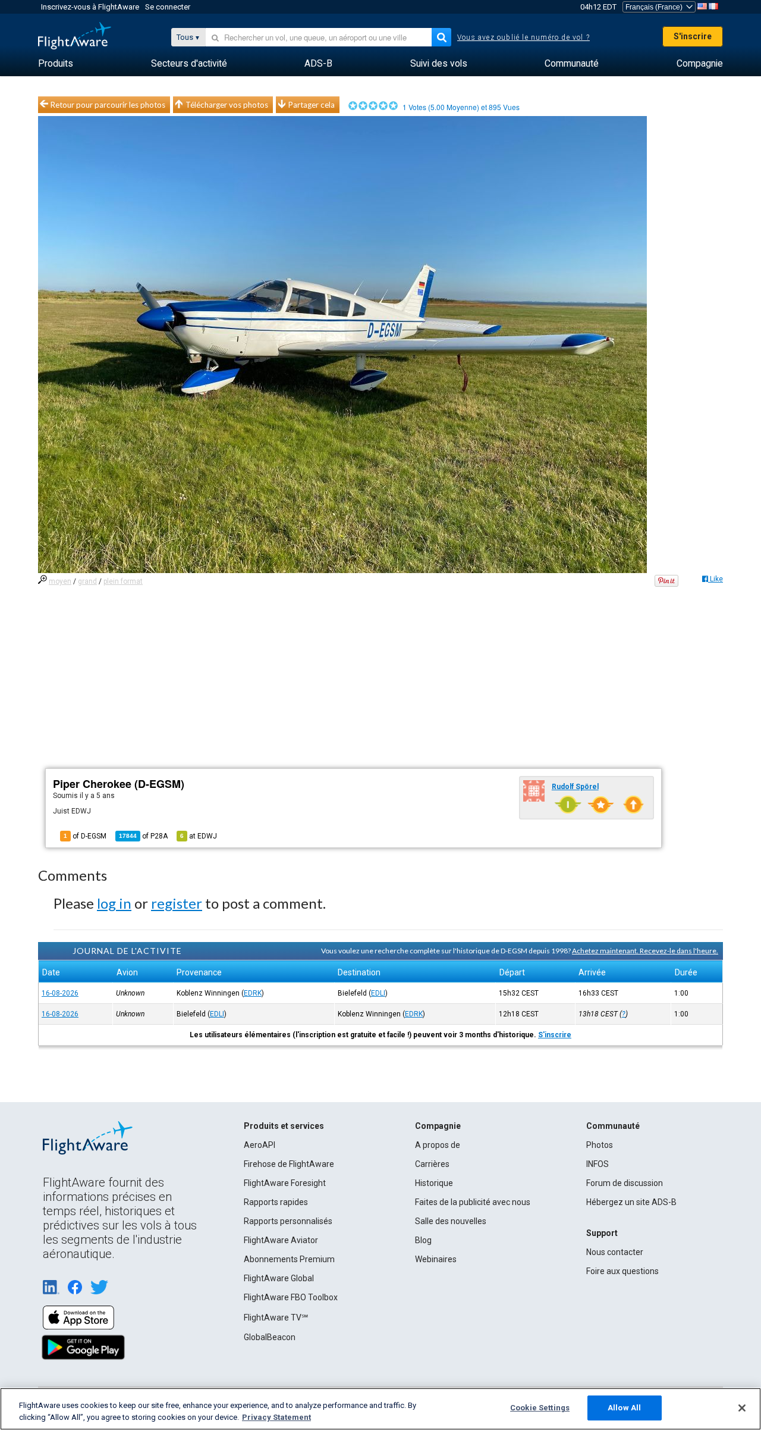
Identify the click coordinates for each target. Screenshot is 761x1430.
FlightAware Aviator (281, 1240)
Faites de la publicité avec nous (472, 1202)
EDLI (378, 993)
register (176, 903)
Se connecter (167, 6)
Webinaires (436, 1259)
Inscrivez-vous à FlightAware (90, 6)
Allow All (624, 1407)
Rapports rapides (276, 1202)
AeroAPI (259, 1145)
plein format (123, 581)
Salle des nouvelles (450, 1221)
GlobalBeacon (269, 1337)
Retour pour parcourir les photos (108, 104)
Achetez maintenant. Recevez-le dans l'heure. (645, 950)
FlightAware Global (279, 1278)
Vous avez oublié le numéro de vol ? (523, 37)
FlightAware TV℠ (276, 1317)
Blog (423, 1240)
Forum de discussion (624, 1183)
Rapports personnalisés (288, 1221)
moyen (60, 581)
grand (87, 581)
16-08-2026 (60, 993)
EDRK (253, 993)
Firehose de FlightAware (289, 1164)
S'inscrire (693, 36)
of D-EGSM (85, 836)
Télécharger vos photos (226, 104)
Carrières (432, 1164)
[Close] (742, 1408)
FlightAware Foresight (285, 1183)
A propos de (437, 1145)
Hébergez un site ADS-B (631, 1202)
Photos (599, 1145)
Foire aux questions (622, 1271)
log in (114, 903)
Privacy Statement (276, 1417)
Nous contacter (614, 1252)
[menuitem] (55, 63)
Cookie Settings (540, 1407)
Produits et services (284, 1126)
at (198, 836)
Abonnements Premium (289, 1259)
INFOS (597, 1164)
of (143, 836)
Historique (434, 1183)
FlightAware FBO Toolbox (291, 1297)
